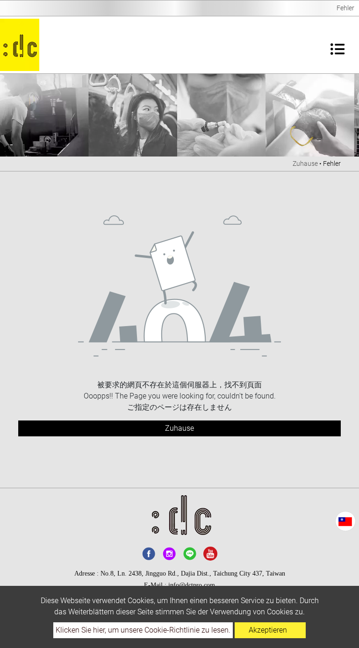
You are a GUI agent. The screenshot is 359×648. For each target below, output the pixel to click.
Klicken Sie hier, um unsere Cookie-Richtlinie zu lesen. (143, 630)
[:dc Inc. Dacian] (19, 44)
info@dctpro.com (191, 585)
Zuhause (305, 163)
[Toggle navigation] (337, 44)
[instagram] (169, 554)
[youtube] (210, 554)
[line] (189, 554)
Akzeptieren (268, 630)
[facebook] (148, 554)
